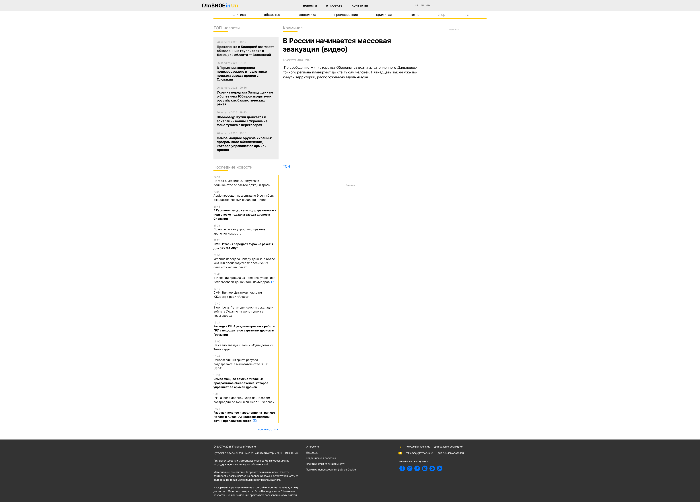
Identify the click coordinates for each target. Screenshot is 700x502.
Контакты (360, 5)
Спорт (442, 15)
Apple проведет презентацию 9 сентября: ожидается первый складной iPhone (243, 196)
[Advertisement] (350, 213)
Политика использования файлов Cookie (331, 469)
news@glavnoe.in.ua (418, 446)
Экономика (307, 15)
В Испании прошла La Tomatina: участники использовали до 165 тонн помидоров (244, 278)
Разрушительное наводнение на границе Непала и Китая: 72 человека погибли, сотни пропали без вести (244, 415)
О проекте (334, 5)
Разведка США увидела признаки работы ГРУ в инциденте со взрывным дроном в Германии (244, 328)
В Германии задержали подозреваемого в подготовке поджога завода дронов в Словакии (244, 212)
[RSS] (439, 468)
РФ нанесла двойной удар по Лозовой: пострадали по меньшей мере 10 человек (243, 398)
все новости (267, 429)
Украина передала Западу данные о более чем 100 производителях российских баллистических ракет (244, 261)
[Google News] (432, 468)
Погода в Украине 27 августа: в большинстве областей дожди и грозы (242, 181)
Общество (272, 15)
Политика (238, 15)
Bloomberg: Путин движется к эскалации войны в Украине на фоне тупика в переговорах (243, 309)
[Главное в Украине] (220, 6)
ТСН (286, 166)
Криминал (384, 15)
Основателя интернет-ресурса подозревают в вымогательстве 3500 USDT (240, 362)
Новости (310, 5)
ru (422, 5)
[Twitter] (410, 468)
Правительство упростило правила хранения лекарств (239, 229)
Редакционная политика (321, 458)
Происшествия (346, 15)
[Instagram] (424, 468)
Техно (414, 15)
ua (416, 5)
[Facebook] (402, 468)
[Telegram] (417, 468)
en (428, 5)
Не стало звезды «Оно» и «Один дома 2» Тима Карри (243, 345)
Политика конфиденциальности (325, 463)
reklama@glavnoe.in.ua (419, 452)
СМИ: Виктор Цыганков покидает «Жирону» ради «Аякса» (237, 292)
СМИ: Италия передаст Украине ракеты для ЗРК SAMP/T (243, 244)
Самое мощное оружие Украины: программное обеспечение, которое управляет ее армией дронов (240, 381)
